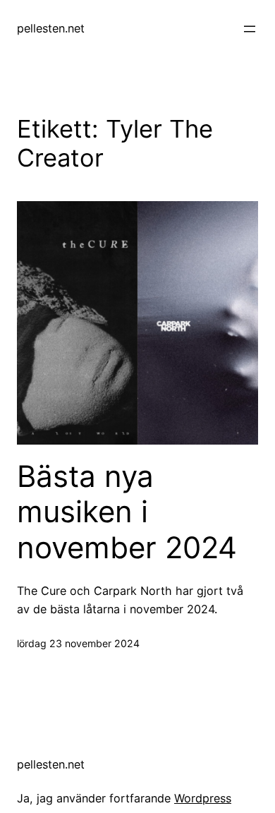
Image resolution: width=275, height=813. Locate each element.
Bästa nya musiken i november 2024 (127, 512)
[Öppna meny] (249, 28)
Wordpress (202, 798)
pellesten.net (51, 28)
